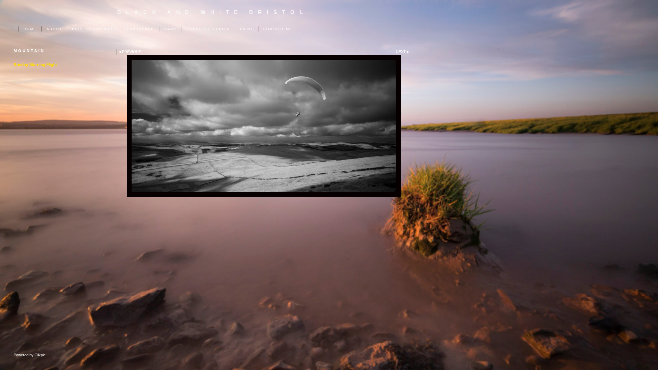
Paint (246, 29)
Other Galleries (208, 29)
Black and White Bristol (212, 12)
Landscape (140, 29)
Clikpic (40, 355)
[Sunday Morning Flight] (264, 126)
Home (30, 29)
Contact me (277, 29)
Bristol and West (94, 29)
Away (170, 29)
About (54, 29)
